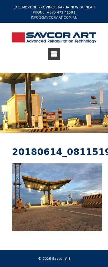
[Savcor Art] (54, 38)
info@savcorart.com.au (54, 17)
